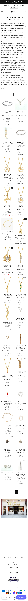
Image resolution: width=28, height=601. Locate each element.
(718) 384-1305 (14, 7)
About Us (12, 89)
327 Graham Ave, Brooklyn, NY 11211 (14, 6)
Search (14, 562)
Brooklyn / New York (14, 599)
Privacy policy (14, 567)
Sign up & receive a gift (13, 557)
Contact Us (13, 587)
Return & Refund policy (14, 565)
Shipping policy (14, 572)
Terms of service (14, 570)
